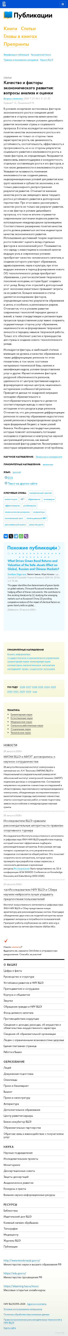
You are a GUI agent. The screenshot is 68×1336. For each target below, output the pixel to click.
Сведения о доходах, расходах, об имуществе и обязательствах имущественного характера (32, 1026)
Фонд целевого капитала (18, 1012)
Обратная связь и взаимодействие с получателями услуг (34, 1135)
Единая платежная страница (20, 1046)
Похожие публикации (32, 548)
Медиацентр (11, 1234)
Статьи (28, 28)
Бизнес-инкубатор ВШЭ (17, 1121)
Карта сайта (10, 1327)
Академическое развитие (19, 1182)
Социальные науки (21, 729)
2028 (22, 687)
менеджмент (14, 668)
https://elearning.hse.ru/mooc (21, 1286)
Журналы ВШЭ (12, 1240)
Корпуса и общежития (17, 994)
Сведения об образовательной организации (30, 1034)
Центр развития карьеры (18, 1115)
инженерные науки (40, 661)
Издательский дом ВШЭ (18, 1216)
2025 (40, 687)
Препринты (16, 44)
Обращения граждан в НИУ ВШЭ (23, 1006)
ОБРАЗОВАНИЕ (14, 1061)
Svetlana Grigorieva (17, 574)
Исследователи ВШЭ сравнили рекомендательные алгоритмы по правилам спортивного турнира (33, 825)
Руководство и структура (19, 976)
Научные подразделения (18, 1152)
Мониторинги (12, 1165)
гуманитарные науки (18, 661)
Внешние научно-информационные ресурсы (29, 1195)
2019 (28, 691)
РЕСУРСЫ (10, 1204)
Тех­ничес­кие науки (21, 732)
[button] (9, 553)
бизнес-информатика (18, 654)
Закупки (8, 1000)
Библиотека (11, 1210)
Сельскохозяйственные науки (27, 725)
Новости (10, 745)
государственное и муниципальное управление (33, 657)
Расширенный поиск (41, 54)
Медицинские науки (21, 721)
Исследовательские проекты (21, 1158)
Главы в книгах (20, 36)
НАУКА (9, 1146)
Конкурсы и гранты (15, 1188)
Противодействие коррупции (21, 1018)
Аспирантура (11, 1103)
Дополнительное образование (22, 1109)
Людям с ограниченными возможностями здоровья (34, 1040)
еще (35, 691)
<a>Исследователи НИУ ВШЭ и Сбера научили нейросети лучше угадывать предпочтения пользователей (30, 894)
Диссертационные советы (19, 1171)
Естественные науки (22, 718)
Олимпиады (10, 1079)
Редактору (59, 1332)
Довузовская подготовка (18, 1073)
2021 (16, 691)
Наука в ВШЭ (46, 60)
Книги (10, 28)
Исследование (22, 868)
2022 (10, 691)
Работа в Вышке (13, 1052)
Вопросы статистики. (14, 98)
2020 (22, 691)
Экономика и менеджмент (49, 456)
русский (17, 472)
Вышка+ (8, 1091)
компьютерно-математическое (24, 665)
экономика (49, 668)
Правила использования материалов (21, 60)
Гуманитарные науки (21, 714)
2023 (53, 687)
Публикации (33, 15)
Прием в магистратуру (17, 1097)
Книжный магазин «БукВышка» (21, 1222)
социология (36, 668)
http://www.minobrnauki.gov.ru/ (22, 1260)
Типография (11, 1228)
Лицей (7, 1067)
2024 (47, 687)
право (25, 668)
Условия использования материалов (23, 1309)
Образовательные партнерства (22, 1127)
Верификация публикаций (16, 54)
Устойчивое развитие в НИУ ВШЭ (24, 982)
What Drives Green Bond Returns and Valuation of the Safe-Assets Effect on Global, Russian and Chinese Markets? (33, 565)
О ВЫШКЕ (10, 964)
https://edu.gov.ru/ (15, 1273)
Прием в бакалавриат (16, 1085)
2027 (28, 687)
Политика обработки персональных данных (26, 1314)
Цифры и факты (13, 970)
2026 (34, 687)
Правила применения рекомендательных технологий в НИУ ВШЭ (33, 1321)
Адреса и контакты (36, 1303)
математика (48, 665)
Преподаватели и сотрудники (21, 988)
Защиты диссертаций (16, 1176)
